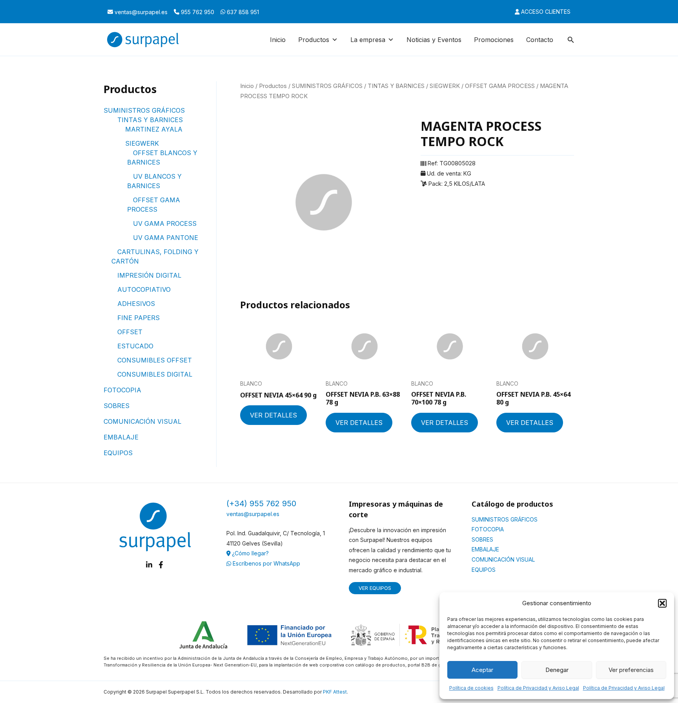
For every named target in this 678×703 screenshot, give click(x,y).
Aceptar (482, 670)
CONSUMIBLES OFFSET (154, 360)
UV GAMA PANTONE (165, 238)
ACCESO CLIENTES (544, 11)
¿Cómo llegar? (249, 553)
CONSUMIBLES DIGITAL (154, 374)
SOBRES (116, 406)
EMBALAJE (121, 437)
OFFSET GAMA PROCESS (500, 86)
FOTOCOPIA (122, 390)
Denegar (557, 670)
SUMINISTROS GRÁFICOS (144, 110)
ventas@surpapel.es (140, 12)
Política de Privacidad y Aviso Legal (538, 688)
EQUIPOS (118, 453)
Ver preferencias (631, 670)
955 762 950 (196, 12)
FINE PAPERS (138, 318)
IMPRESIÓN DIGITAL (149, 275)
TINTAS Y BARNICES (150, 120)
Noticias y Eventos (433, 40)
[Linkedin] (149, 564)
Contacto (539, 40)
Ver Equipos (375, 588)
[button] (662, 603)
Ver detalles (273, 415)
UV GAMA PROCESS (165, 223)
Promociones (494, 40)
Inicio (278, 40)
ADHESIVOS (136, 304)
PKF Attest (335, 692)
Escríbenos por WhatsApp (265, 563)
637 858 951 (242, 12)
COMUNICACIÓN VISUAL (142, 421)
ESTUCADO (135, 346)
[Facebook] (160, 564)
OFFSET (129, 332)
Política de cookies (471, 688)
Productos (273, 86)
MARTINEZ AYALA (153, 129)
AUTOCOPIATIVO (144, 289)
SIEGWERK (142, 143)
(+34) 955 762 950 (261, 503)
